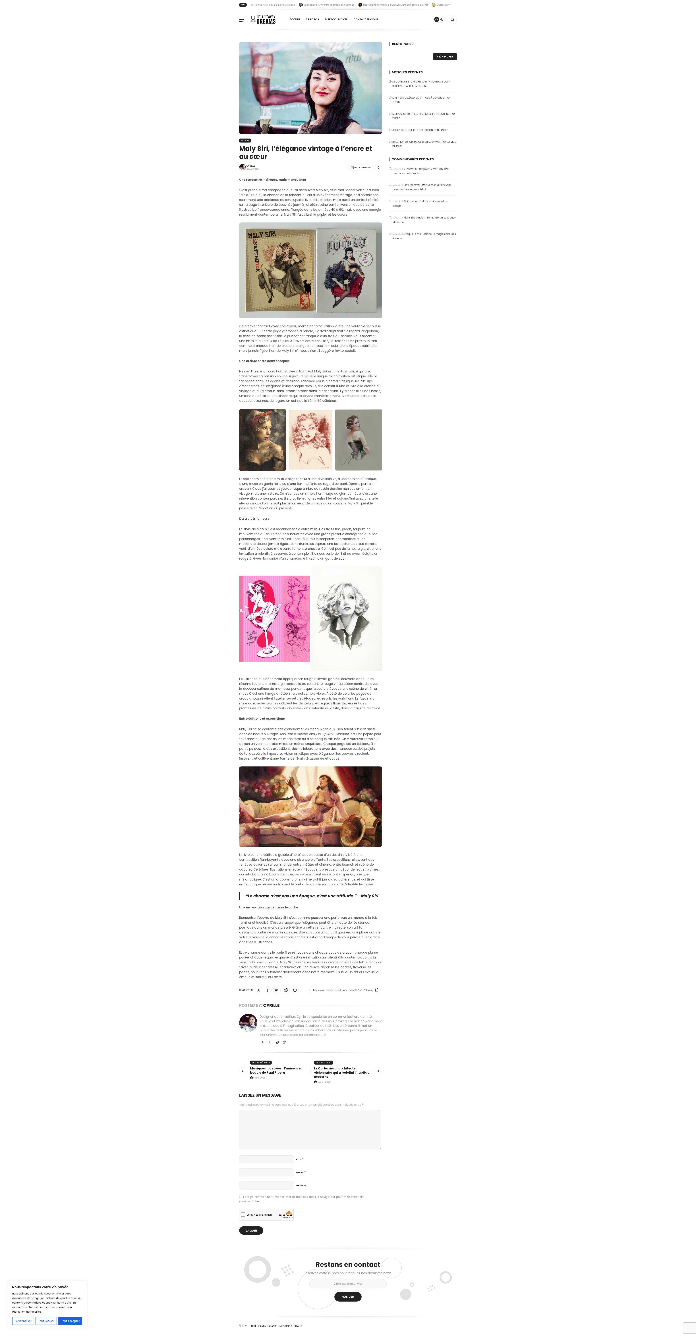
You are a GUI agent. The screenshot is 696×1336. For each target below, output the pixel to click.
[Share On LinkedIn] (277, 990)
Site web (301, 1185)
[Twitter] (263, 1042)
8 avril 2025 (258, 1077)
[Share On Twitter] (258, 990)
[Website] (284, 1042)
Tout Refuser (46, 1321)
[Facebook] (270, 1042)
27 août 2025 (323, 1082)
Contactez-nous (365, 19)
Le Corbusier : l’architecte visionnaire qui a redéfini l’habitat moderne (341, 1072)
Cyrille (250, 165)
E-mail (301, 1172)
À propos (312, 19)
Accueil (294, 19)
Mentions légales (291, 1326)
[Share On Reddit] (286, 990)
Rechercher (403, 44)
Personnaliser (23, 1321)
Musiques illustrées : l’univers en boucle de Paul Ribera (276, 1070)
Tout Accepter (70, 1321)
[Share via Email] (295, 990)
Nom (300, 1159)
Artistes (245, 140)
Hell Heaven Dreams (264, 1326)
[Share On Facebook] (268, 990)
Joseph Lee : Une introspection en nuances (420, 130)
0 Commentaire (362, 167)
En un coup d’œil (336, 19)
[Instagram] (277, 1042)
